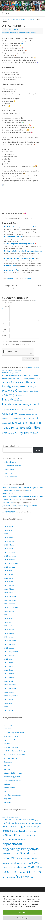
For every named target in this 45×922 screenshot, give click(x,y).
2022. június (8, 707)
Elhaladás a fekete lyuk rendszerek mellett (20, 227)
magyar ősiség (33, 391)
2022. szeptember (11, 696)
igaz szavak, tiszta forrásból (14, 754)
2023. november (10, 644)
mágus (13, 395)
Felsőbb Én (8, 743)
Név (3, 323)
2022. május (8, 710)
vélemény (7, 802)
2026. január (8, 548)
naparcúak (21, 395)
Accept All (22, 912)
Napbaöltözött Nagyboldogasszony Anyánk (21, 401)
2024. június (8, 618)
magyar (33, 386)
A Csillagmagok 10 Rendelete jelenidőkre (19, 244)
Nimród (24, 409)
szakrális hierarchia (31, 414)
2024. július (8, 615)
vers (4, 433)
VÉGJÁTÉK (8, 473)
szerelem (6, 418)
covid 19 (30, 375)
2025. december (10, 552)
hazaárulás (37, 379)
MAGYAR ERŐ (9, 390)
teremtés (7, 791)
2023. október (9, 648)
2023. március (9, 674)
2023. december (10, 640)
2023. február (9, 677)
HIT (3, 382)
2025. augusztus (10, 567)
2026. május (8, 534)
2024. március (9, 629)
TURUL (6, 427)
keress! (37, 450)
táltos (36, 427)
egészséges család (24, 33)
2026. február (9, 545)
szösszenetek (9, 788)
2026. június (8, 530)
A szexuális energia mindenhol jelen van (19, 258)
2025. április (8, 582)
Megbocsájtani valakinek (13, 236)
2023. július (8, 659)
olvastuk (33, 33)
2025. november (10, 556)
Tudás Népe (34, 422)
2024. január (8, 637)
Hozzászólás (4, 307)
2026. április (8, 537)
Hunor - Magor (33, 382)
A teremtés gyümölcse (12, 466)
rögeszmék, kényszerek (13, 773)
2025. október (9, 560)
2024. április (8, 626)
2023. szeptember (11, 652)
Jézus (22, 386)
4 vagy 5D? (8, 725)
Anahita (5, 373)
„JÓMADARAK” (9, 469)
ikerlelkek (15, 387)
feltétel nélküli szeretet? (13, 747)
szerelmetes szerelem (19, 418)
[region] (22, 907)
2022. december (10, 685)
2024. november (10, 600)
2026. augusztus (10, 526)
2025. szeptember (11, 563)
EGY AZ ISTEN (8, 502)
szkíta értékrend (17, 422)
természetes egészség (13, 795)
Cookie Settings (22, 918)
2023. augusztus (10, 655)
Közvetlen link (27, 278)
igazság (6, 386)
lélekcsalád (8, 762)
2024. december (10, 596)
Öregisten (22, 433)
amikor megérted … (11, 477)
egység (36, 375)
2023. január (8, 681)
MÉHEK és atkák (10, 265)
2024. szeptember (11, 607)
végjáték (7, 799)
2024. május (8, 622)
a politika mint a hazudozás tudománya (14, 375)
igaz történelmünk (10, 758)
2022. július (8, 703)
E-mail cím (4, 330)
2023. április (8, 670)
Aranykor (7, 729)
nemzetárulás (14, 409)
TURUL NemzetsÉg (21, 427)
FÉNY (4, 378)
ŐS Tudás (34, 433)
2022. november (10, 688)
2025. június (8, 574)
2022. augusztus (10, 699)
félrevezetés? (20, 379)
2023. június (8, 663)
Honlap (4, 335)
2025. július (8, 571)
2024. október (9, 604)
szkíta (4, 423)
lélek (27, 387)
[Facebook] (17, 4)
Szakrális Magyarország (12, 777)
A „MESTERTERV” (9, 512)
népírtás (32, 409)
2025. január (8, 593)
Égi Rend (11, 433)
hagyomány (29, 379)
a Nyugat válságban (14, 373)
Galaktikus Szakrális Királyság (14, 751)
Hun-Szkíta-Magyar (15, 382)
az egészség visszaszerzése (24, 19)
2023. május (8, 666)
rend (11, 278)
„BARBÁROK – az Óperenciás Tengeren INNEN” (20, 506)
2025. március (9, 585)
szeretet (33, 418)
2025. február (9, 589)
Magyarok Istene (23, 391)
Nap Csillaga (8, 29)
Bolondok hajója (10, 462)
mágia (8, 278)
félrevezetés (12, 379)
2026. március (9, 541)
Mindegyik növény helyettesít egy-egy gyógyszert (23, 251)
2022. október (9, 692)
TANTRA (39, 286)
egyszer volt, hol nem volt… (14, 740)
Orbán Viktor (10, 413)
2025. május (8, 578)
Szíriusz (7, 784)
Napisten (5, 409)
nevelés (7, 765)
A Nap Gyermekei (8, 19)
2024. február (9, 633)
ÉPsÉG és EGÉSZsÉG (11, 270)
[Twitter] (42, 4)
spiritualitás (22, 414)
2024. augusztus (10, 611)
